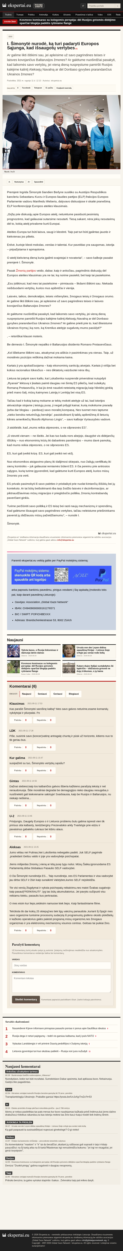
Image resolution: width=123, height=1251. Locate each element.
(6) (76, 49)
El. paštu (49, 88)
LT (83, 6)
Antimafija (43, 15)
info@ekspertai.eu (65, 540)
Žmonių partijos (26, 270)
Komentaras (18, 972)
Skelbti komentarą (26, 999)
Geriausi (57, 694)
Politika (31, 15)
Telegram (38, 88)
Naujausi (26, 694)
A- (9, 182)
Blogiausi (74, 694)
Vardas (16, 959)
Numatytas (19, 182)
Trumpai (19, 15)
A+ (29, 182)
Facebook (26, 88)
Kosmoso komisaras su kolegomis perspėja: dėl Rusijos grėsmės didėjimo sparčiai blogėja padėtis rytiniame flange (68, 21)
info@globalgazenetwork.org (94, 1240)
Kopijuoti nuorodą (64, 88)
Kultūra (55, 15)
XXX (109, 15)
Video (100, 15)
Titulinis (8, 15)
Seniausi (42, 694)
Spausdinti (38, 182)
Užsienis (67, 15)
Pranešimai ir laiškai (84, 15)
